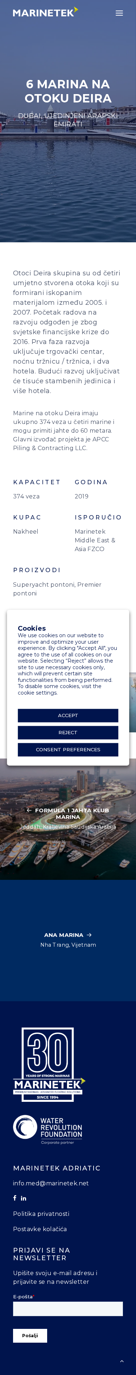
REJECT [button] (68, 732)
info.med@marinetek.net (51, 1183)
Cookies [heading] (32, 628)
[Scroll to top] (122, 1360)
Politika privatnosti (41, 1213)
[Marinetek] (45, 11)
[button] (119, 13)
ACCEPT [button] (68, 715)
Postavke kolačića (40, 1229)
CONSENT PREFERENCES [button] (68, 749)
